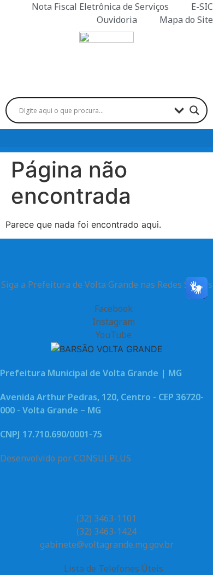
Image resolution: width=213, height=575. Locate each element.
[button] (106, 138)
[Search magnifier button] (194, 110)
